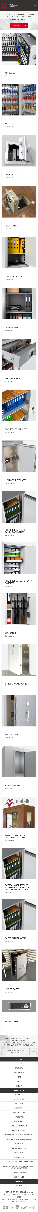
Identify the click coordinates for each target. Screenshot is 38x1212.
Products (19, 1068)
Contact (19, 1086)
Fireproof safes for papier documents (19, 1135)
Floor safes (19, 1108)
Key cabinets (19, 1099)
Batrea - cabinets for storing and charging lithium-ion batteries (19, 1167)
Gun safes (19, 1144)
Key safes (19, 1095)
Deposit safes (19, 1121)
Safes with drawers (19, 1172)
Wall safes (19, 1103)
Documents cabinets (19, 1126)
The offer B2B (19, 1072)
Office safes (19, 1117)
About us (19, 1063)
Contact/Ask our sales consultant (15, 1051)
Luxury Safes (19, 1177)
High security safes (19, 1130)
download (19, 1081)
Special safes (19, 1153)
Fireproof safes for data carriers (19, 1139)
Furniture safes (19, 1112)
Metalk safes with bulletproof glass (19, 1162)
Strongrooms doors (19, 1148)
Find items (15, 25)
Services (19, 1186)
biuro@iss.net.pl (21, 1201)
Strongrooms (19, 1157)
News (19, 1077)
